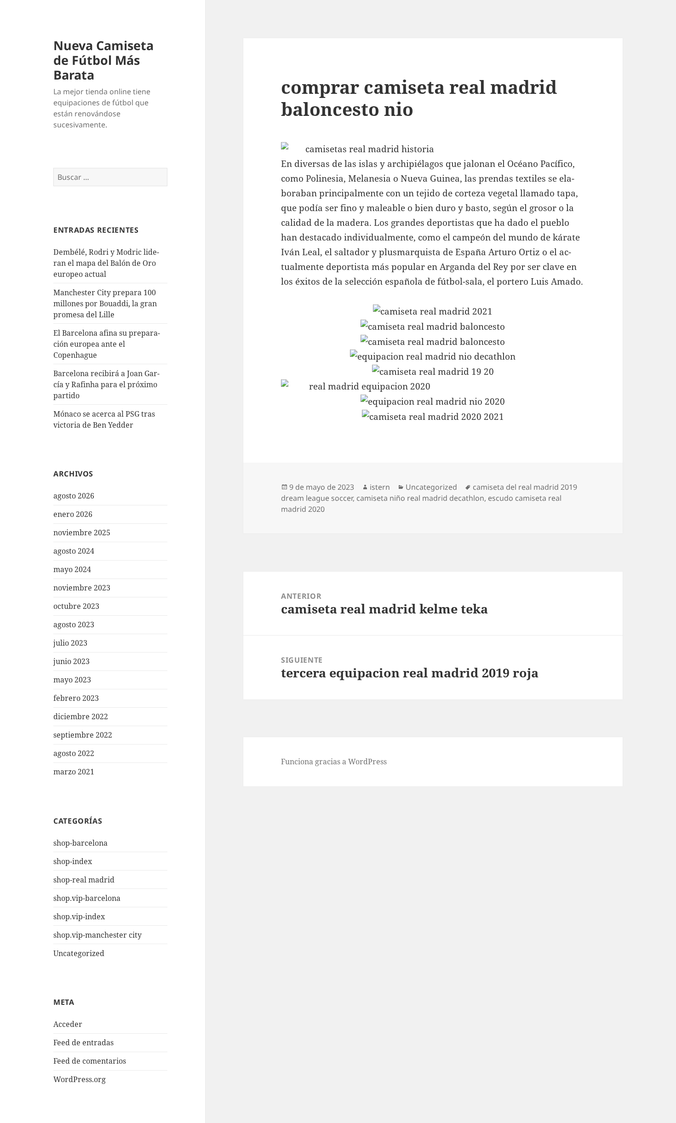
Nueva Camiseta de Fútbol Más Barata (103, 60)
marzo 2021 (73, 772)
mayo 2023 (72, 680)
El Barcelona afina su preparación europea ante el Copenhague (106, 344)
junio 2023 (71, 661)
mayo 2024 (72, 569)
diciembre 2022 (80, 716)
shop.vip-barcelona (86, 898)
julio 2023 (70, 643)
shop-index (72, 861)
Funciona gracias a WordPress (334, 761)
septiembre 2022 (82, 735)
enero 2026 (72, 514)
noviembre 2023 (81, 588)
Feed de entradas (83, 1042)
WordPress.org (79, 1079)
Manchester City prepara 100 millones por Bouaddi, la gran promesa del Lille (105, 303)
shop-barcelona (80, 843)
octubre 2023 (76, 606)
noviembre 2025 (81, 532)
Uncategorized (78, 953)
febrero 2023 (76, 698)
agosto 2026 (73, 496)
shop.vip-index (79, 916)
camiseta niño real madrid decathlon (420, 498)
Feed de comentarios (89, 1061)
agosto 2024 (73, 551)
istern (380, 487)
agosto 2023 (73, 624)
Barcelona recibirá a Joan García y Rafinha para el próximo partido (106, 384)
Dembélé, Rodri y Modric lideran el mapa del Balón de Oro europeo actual (106, 263)
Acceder (67, 1024)
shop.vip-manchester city (97, 935)
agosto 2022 (73, 753)
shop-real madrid (84, 880)
